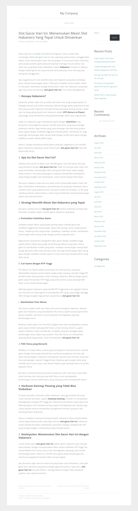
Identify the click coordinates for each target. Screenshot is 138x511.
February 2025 (99, 221)
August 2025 (99, 192)
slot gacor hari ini (42, 57)
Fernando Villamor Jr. (42, 498)
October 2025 (99, 182)
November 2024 (100, 236)
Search (96, 33)
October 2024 (99, 241)
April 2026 (98, 153)
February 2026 (99, 162)
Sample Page (69, 23)
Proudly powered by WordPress (31, 496)
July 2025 (97, 197)
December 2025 (100, 172)
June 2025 (98, 202)
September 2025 (100, 187)
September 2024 (100, 246)
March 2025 (98, 216)
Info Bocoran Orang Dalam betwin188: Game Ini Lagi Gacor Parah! (106, 86)
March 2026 (98, 157)
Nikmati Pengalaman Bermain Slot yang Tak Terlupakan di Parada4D (35, 487)
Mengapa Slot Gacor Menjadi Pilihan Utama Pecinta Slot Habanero (73, 487)
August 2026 (99, 143)
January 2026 (99, 167)
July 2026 (97, 148)
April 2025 (98, 212)
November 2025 (100, 177)
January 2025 (99, 226)
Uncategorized (99, 266)
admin (45, 42)
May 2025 (98, 207)
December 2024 (100, 231)
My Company (69, 13)
